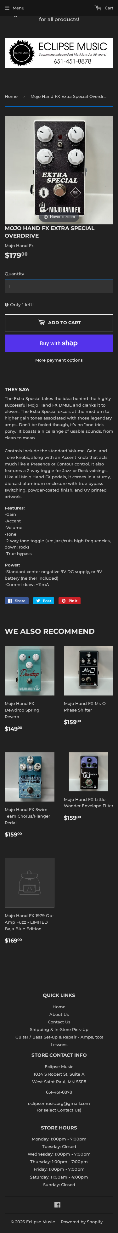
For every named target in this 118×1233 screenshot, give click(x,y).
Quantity (14, 274)
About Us (59, 1014)
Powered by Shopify (82, 1221)
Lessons (59, 1044)
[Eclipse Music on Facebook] (57, 1205)
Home (11, 96)
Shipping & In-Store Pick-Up (59, 1029)
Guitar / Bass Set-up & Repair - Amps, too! (59, 1036)
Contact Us (59, 1021)
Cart (108, 7)
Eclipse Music (40, 1221)
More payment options (59, 360)
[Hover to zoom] (59, 169)
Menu (19, 7)
